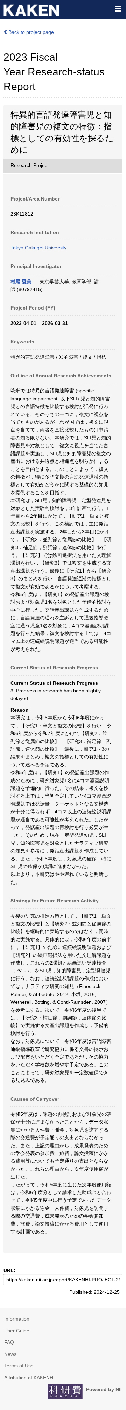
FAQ (9, 1342)
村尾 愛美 (20, 281)
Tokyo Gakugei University (38, 247)
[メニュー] (117, 8)
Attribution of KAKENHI (29, 1377)
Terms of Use (19, 1365)
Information (16, 1319)
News (10, 1354)
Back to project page (30, 32)
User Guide (16, 1330)
